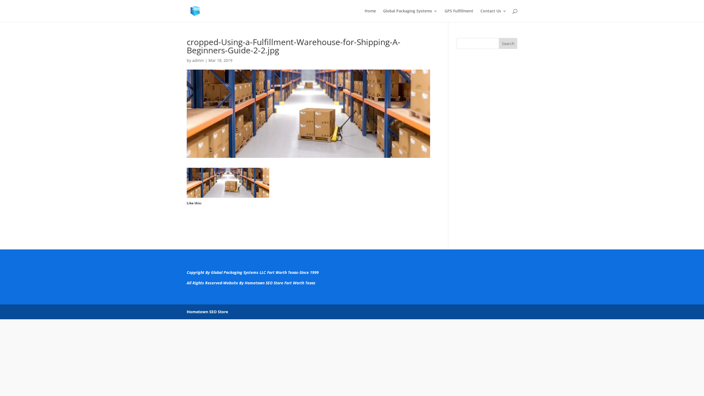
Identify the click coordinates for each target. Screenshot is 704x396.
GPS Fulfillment (459, 11)
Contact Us (490, 11)
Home (370, 11)
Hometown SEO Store (207, 311)
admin (198, 60)
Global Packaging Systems (407, 11)
